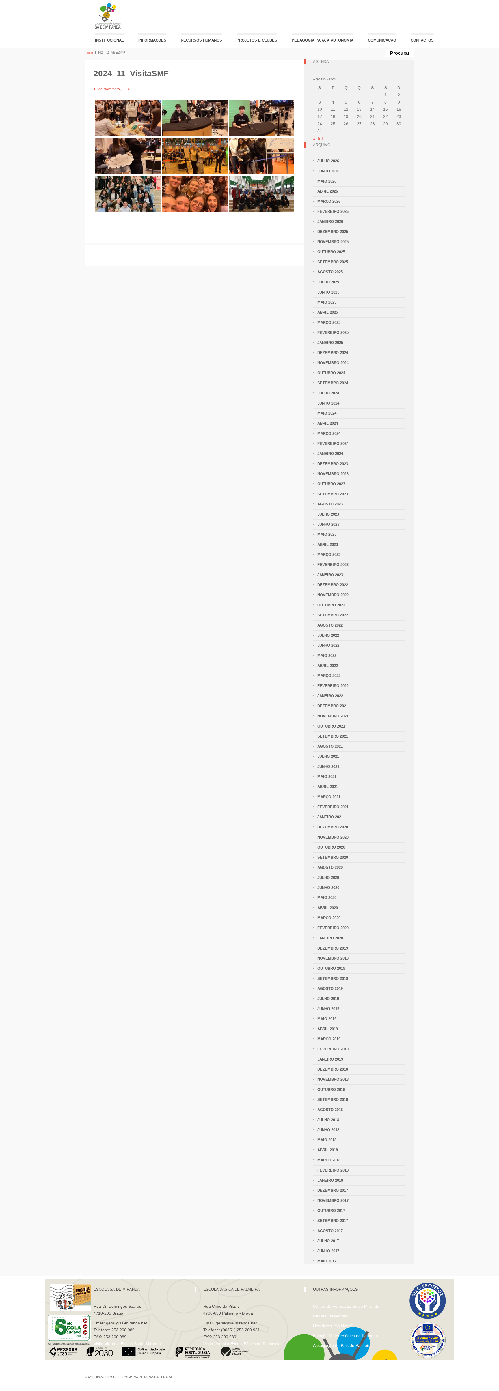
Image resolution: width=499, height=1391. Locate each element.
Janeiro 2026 (330, 221)
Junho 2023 (328, 524)
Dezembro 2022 (332, 585)
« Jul (318, 138)
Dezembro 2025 (332, 232)
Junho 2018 (328, 1130)
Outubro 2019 (331, 968)
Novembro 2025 (333, 242)
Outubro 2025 (331, 252)
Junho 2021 (328, 766)
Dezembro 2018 (332, 1069)
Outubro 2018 (331, 1089)
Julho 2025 (328, 282)
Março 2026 (328, 201)
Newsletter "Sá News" (333, 1326)
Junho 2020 (328, 888)
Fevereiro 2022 (333, 686)
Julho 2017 (328, 1241)
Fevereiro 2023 (333, 565)
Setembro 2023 (332, 494)
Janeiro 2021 (330, 817)
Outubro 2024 (331, 373)
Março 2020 (328, 918)
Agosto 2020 (330, 867)
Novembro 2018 (333, 1079)
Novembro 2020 (333, 837)
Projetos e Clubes (257, 40)
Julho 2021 (328, 756)
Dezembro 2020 (332, 827)
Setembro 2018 (332, 1099)
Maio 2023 (326, 534)
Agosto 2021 (330, 746)
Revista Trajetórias (330, 1316)
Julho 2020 (328, 877)
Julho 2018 (328, 1120)
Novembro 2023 (333, 474)
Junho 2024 (328, 403)
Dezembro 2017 (332, 1190)
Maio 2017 (326, 1261)
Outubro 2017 (331, 1210)
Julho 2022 (328, 635)
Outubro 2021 (331, 726)
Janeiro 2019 (330, 1059)
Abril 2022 (327, 665)
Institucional (109, 40)
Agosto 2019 (330, 988)
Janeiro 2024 (330, 454)
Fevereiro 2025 (333, 332)
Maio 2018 (326, 1140)
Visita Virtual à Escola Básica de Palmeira (241, 1343)
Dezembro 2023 (332, 464)
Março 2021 (328, 797)
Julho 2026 (328, 161)
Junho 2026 (328, 171)
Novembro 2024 (333, 363)
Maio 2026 (326, 181)
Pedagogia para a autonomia (322, 40)
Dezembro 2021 (332, 706)
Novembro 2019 (333, 958)
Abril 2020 (327, 908)
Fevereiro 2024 (333, 443)
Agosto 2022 (330, 625)
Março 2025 (328, 322)
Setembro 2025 (332, 262)
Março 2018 (328, 1160)
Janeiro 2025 (330, 343)
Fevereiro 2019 (333, 1049)
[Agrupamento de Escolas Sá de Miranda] (108, 16)
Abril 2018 (327, 1150)
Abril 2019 (327, 1029)
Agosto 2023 (330, 504)
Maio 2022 (326, 655)
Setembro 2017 (332, 1221)
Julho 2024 (328, 393)
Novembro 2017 (333, 1200)
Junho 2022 (328, 645)
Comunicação (382, 40)
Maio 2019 (326, 1019)
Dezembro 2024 (332, 353)
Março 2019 (328, 1039)
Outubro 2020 (331, 847)
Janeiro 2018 (330, 1180)
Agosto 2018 (330, 1110)
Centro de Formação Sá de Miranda (346, 1306)
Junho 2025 (328, 292)
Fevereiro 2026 (333, 211)
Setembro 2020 (332, 857)
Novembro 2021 (333, 716)
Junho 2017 (328, 1251)
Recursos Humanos (201, 40)
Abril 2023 (327, 544)
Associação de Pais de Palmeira (342, 1345)
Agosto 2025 (330, 272)
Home (89, 52)
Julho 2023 (328, 514)
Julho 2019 (328, 999)
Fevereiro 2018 (333, 1170)
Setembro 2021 (332, 736)
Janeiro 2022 (330, 696)
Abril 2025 (327, 312)
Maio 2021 (326, 777)
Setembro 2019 (332, 978)
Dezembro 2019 (332, 948)
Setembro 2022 (332, 615)
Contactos (422, 40)
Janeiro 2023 (330, 575)
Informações (152, 40)
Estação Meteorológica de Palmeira (345, 1335)
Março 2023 (328, 554)
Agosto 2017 (330, 1231)
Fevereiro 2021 (333, 807)
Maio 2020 (326, 898)
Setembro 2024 (332, 383)
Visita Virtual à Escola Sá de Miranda (127, 1343)
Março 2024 (328, 433)
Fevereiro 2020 (333, 928)
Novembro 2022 (333, 595)
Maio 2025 (326, 302)
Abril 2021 (327, 787)
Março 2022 (328, 676)
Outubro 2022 (331, 605)
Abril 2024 (327, 423)
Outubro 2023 (331, 484)
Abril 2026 (327, 191)
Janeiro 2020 (330, 938)
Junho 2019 (328, 1009)
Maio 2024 (326, 413)
